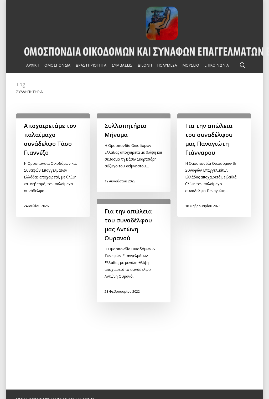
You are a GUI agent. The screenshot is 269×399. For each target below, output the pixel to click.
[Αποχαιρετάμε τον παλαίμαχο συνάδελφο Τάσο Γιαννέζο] (53, 165)
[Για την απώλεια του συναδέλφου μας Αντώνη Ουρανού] (133, 250)
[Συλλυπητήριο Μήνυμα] (133, 152)
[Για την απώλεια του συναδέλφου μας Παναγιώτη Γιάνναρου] (214, 165)
